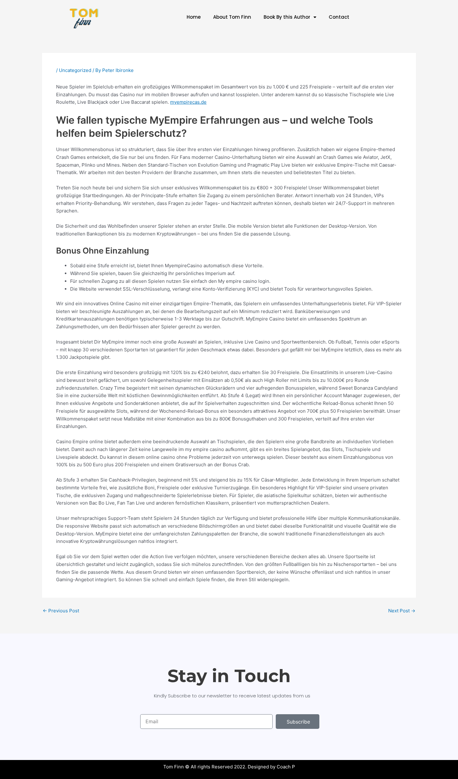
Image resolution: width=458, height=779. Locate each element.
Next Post (401, 610)
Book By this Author (287, 17)
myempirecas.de (188, 102)
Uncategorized (75, 70)
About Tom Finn (232, 17)
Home (194, 17)
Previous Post (61, 610)
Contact (339, 17)
